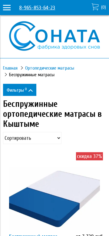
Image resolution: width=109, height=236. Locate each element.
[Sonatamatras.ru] (54, 49)
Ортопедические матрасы (49, 68)
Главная (10, 68)
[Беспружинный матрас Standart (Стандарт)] (54, 198)
